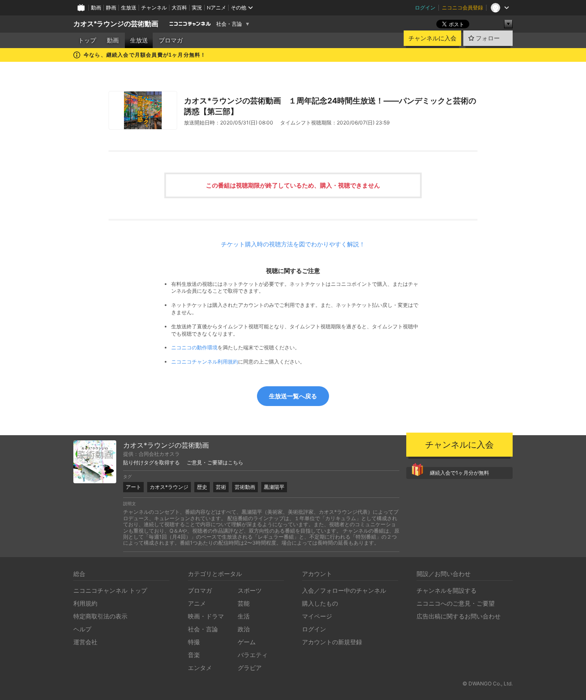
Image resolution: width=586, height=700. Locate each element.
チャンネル (154, 7)
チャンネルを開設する (447, 590)
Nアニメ (216, 7)
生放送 (128, 7)
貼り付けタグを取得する (151, 462)
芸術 (221, 487)
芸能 (244, 603)
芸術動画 (245, 487)
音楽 (194, 654)
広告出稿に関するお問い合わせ (459, 616)
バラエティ (253, 654)
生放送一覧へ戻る (293, 396)
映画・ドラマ (206, 616)
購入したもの (320, 603)
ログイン (425, 7)
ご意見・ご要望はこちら (215, 462)
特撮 (194, 641)
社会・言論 (229, 24)
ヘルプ (82, 629)
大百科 (179, 7)
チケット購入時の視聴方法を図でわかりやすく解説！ (293, 244)
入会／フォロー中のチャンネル (344, 590)
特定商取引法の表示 (100, 616)
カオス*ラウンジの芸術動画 (115, 23)
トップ (87, 40)
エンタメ (200, 667)
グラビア (250, 667)
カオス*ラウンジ (169, 487)
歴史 (202, 487)
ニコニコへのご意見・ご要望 (456, 603)
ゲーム (247, 641)
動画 (96, 7)
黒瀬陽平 (274, 487)
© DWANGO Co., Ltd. (487, 683)
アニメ (197, 603)
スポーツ (250, 590)
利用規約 (85, 603)
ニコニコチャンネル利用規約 (204, 361)
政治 (244, 629)
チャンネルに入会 (432, 38)
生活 (244, 616)
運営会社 (85, 641)
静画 (111, 7)
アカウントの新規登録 (332, 641)
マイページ (317, 616)
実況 (197, 7)
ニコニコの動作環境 (194, 347)
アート (133, 487)
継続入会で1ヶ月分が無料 (459, 473)
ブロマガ (171, 40)
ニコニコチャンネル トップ (110, 590)
